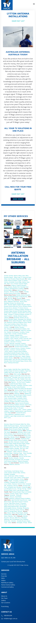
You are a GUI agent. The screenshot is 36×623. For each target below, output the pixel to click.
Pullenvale (15, 453)
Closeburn (22, 348)
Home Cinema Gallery (8, 585)
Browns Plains (23, 301)
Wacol (15, 516)
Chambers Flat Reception (13, 332)
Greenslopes (16, 362)
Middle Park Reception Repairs (11, 425)
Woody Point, (7, 521)
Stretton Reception (14, 479)
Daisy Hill (15, 359)
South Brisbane (8, 471)
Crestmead (17, 343)
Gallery (3, 600)
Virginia (9, 506)
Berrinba (12, 291)
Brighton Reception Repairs (24, 304)
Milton (28, 424)
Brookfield (10, 296)
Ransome (17, 464)
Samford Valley (16, 472)
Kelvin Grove (28, 404)
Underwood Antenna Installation (22, 498)
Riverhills (11, 458)
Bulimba (18, 295)
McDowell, (28, 437)
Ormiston (20, 450)
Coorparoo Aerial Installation (20, 351)
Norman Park (12, 446)
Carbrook (16, 338)
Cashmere (12, 349)
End (13, 519)
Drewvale (6, 354)
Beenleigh (6, 303)
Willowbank (24, 517)
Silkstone (15, 485)
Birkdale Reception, (23, 316)
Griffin (5, 388)
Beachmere (16, 301)
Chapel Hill (23, 330)
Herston (17, 390)
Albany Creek (21, 275)
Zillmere (30, 522)
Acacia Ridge (18, 282)
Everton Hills (17, 375)
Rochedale (11, 459)
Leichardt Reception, (21, 412)
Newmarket (17, 442)
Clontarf (27, 332)
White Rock (18, 517)
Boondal (10, 304)
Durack (26, 353)
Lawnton (24, 409)
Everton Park (24, 375)
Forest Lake (28, 379)
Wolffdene (25, 519)
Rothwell (27, 462)
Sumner (21, 479)
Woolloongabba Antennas (10, 508)
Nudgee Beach (22, 445)
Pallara (15, 451)
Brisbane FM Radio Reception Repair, (22, 311)
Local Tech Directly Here (17, 562)
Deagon (23, 356)
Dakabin (6, 358)
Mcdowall (17, 424)
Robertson (11, 464)
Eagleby (6, 372)
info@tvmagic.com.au (10, 618)
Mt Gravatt (11, 435)
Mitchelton (20, 432)
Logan (5, 414)
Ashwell (16, 283)
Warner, (6, 516)
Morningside (14, 430)
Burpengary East (22, 319)
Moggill (23, 429)
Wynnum (22, 509)
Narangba (16, 448)
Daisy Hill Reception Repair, (24, 359)
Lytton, (20, 409)
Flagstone (13, 382)
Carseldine (22, 332)
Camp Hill (25, 338)
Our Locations (5, 603)
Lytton (9, 417)
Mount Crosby (27, 432)
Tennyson (12, 496)
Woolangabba (23, 506)
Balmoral (15, 322)
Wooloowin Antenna (15, 509)
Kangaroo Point (12, 400)
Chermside (9, 328)
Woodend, (13, 521)
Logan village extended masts (17, 416)
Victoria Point (11, 505)
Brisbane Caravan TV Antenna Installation (14, 309)
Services (3, 574)
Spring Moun (25, 487)
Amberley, (10, 287)
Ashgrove (13, 285)
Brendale (26, 291)
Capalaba (12, 335)
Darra (21, 358)
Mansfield (15, 427)
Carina (11, 338)
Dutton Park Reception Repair (16, 361)
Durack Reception (13, 354)
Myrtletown (23, 438)
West (11, 519)
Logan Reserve (27, 411)
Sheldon (9, 484)
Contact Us (6, 612)
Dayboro (28, 356)
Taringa (17, 493)
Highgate (27, 393)
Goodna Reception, (21, 387)
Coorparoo (23, 343)
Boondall (19, 298)
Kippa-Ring (6, 406)
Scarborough (11, 476)
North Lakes (19, 446)
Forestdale (14, 377)
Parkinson (19, 451)
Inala (5, 396)
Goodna (13, 387)
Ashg (17, 285)
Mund (10, 438)
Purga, (20, 453)
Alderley (24, 282)
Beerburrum (10, 322)
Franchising (5, 606)
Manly (8, 432)
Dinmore (26, 361)
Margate (21, 427)
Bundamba (16, 317)
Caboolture (17, 340)
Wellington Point (22, 514)
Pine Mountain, (7, 454)
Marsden (13, 437)
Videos (3, 580)
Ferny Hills (17, 379)
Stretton (19, 477)
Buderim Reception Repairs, (11, 319)
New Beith (10, 442)
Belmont (19, 290)
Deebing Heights (8, 359)
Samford (10, 472)
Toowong (12, 493)
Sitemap (26, 565)
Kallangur (6, 408)
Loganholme (11, 414)
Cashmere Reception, (21, 349)
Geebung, (10, 362)
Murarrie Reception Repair (15, 429)
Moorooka (6, 424)
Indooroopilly (19, 396)
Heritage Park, (22, 390)
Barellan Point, (16, 287)
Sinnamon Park (21, 484)
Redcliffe (22, 462)
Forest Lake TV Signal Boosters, (24, 380)
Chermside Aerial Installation (19, 328)
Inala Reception (11, 396)
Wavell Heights (19, 513)
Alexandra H (22, 279)
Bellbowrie (10, 301)
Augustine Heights (23, 283)
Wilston (13, 513)
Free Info (4, 576)
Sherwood (14, 484)
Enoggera (11, 375)
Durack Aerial (22, 354)
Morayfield (25, 427)
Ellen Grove (11, 372)
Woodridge (19, 508)
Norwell (15, 450)
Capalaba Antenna (14, 337)
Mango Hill (12, 424)
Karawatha (20, 398)
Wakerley (10, 516)
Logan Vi (6, 412)
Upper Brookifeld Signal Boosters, (19, 500)
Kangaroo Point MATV (15, 401)
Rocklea (9, 456)
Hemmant (29, 390)
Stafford (16, 476)
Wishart (26, 513)
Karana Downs (24, 401)
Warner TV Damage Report (10, 511)
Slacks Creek (13, 477)
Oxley (11, 450)
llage (9, 412)
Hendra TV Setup (27, 392)
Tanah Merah (18, 496)
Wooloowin (6, 509)
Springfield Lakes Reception (14, 487)
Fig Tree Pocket (21, 382)
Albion (8, 283)
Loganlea (12, 411)
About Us (4, 596)
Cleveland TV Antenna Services (12, 348)
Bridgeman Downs (22, 322)
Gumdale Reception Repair (15, 383)
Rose (9, 462)
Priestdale (29, 453)
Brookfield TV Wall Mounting (20, 296)
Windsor (9, 513)
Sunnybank (16, 480)
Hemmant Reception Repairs (11, 392)
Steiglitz (10, 480)
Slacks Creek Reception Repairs (21, 490)
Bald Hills (10, 298)
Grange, (24, 383)
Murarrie (17, 437)
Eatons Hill (17, 372)
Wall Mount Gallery (7, 583)
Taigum (21, 493)
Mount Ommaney (8, 434)
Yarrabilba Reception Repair (23, 521)
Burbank (17, 291)
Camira (6, 351)
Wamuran (12, 517)
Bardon (28, 299)
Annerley (11, 275)
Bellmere (6, 317)
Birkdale (15, 316)
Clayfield (16, 327)
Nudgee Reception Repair (19, 443)
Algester (16, 275)
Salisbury (23, 472)
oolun (13, 438)
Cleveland (6, 335)
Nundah (22, 442)
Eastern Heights (8, 369)
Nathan (16, 445)
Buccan (26, 317)
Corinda (21, 338)
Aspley (29, 279)
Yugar (5, 522)
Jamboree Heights (12, 398)
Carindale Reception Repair (20, 345)
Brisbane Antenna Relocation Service (13, 306)
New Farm (22, 448)
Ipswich (29, 395)
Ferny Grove (21, 377)
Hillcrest (6, 395)
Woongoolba (26, 508)
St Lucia (14, 488)
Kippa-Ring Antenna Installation (17, 406)
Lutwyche (15, 409)
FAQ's (3, 578)
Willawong (6, 519)
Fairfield (22, 379)
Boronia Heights (8, 290)
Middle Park (23, 424)
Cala (10, 327)
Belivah (10, 320)
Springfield (6, 474)
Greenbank (19, 385)
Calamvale (11, 343)
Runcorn (21, 456)
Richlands (16, 458)
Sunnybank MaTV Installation (17, 482)
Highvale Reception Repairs (20, 395)
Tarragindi (25, 493)
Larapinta (29, 409)
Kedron (25, 398)
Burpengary (23, 299)
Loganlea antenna (19, 411)
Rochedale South (19, 459)
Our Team (4, 598)
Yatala (9, 522)
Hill (30, 393)
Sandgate (21, 476)
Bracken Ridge (10, 299)
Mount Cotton (27, 435)
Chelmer (10, 351)
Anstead (6, 275)
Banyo (19, 293)
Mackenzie (22, 425)
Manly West (7, 437)
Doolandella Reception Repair (17, 353)
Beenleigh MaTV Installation (17, 288)
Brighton (15, 304)
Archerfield (11, 282)
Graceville (25, 385)
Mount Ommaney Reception (20, 434)
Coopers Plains (7, 333)
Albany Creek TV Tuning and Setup (22, 277)
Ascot (12, 283)
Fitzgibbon (27, 382)
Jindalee (24, 396)
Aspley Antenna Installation (10, 280)
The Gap (19, 488)
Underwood (11, 498)
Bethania (29, 319)
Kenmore (22, 404)
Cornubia (14, 333)
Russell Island (27, 456)
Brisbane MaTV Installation (10, 312)
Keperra (6, 400)
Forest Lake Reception (9, 380)
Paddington (9, 451)
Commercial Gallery (7, 587)
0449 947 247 (18, 21)
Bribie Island (26, 320)
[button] (34, 4)
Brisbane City (13, 303)
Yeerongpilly (19, 522)
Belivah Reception (17, 320)
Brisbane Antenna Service (10, 293)
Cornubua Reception (22, 333)
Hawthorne (10, 388)
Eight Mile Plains (17, 369)
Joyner (5, 398)
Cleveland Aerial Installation (21, 346)
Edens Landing (17, 374)
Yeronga (25, 522)
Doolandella (7, 353)
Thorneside (12, 495)
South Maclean (16, 471)
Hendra (20, 392)
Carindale (12, 345)
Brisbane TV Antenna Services (20, 308)
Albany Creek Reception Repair (11, 279)
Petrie (24, 453)
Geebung (9, 387)
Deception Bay (26, 358)
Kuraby (11, 408)
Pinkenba (21, 454)
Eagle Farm (28, 371)
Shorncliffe (6, 477)
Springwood (9, 485)
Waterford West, (15, 506)
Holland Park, (17, 388)
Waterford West (8, 514)
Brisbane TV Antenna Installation (16, 314)
